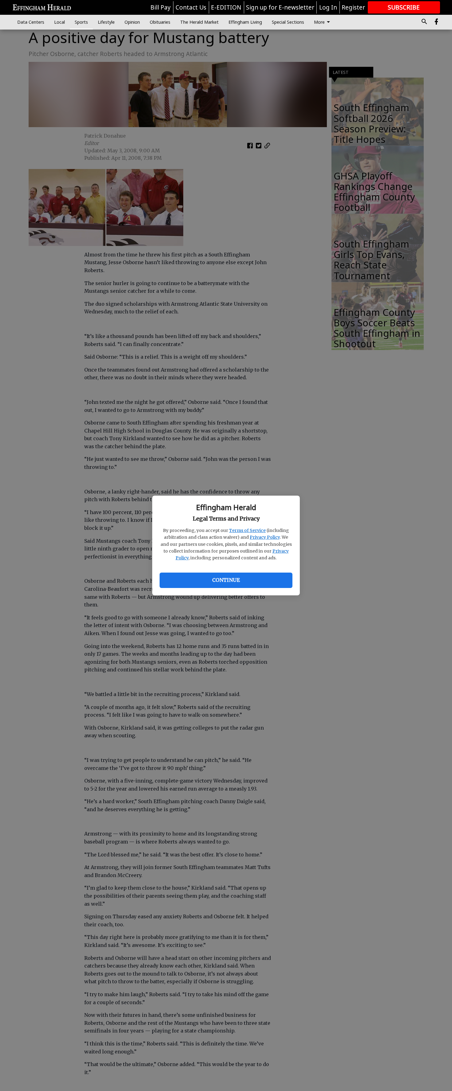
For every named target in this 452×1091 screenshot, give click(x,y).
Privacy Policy (265, 537)
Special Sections (288, 22)
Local (59, 22)
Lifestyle (106, 22)
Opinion (132, 22)
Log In (328, 7)
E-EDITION (226, 7)
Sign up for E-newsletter (280, 7)
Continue (226, 580)
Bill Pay (160, 7)
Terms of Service (247, 530)
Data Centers (30, 22)
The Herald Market (199, 22)
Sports (81, 22)
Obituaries (160, 22)
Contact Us (191, 7)
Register (353, 7)
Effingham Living (245, 22)
